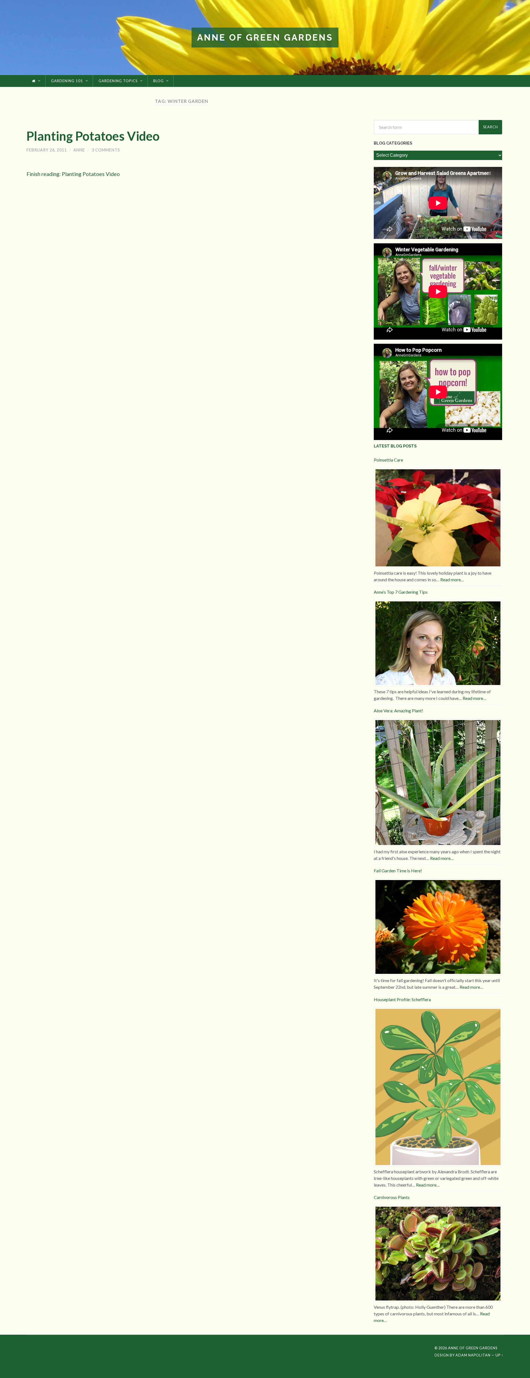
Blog (158, 81)
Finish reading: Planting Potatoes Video (73, 174)
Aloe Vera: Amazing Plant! (398, 710)
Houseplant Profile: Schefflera (402, 999)
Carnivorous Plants (392, 1197)
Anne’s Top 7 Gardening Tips (401, 592)
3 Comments (106, 150)
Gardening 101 (67, 81)
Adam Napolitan (473, 1355)
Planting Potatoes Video (93, 136)
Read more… (452, 579)
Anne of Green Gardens (265, 37)
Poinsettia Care (388, 459)
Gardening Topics (118, 81)
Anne (79, 150)
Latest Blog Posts (395, 446)
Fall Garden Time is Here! (398, 870)
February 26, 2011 (46, 150)
